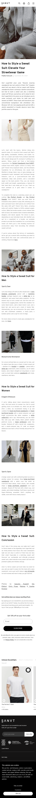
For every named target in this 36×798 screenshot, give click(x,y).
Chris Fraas (13, 586)
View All (4, 663)
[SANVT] (6, 3)
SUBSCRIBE (18, 628)
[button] (19, 3)
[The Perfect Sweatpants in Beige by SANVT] (18, 130)
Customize (18, 790)
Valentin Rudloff (21, 584)
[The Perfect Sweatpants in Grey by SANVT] (18, 260)
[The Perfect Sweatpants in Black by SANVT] (18, 342)
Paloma (22, 586)
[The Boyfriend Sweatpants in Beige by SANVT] (18, 515)
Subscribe (29, 734)
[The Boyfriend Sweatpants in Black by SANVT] (18, 451)
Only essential (18, 785)
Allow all (18, 793)
